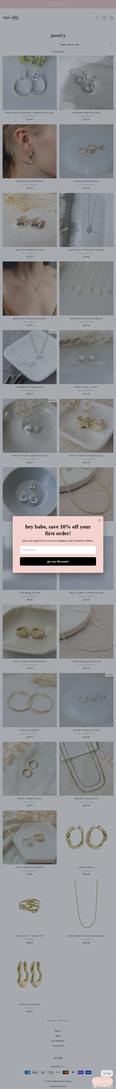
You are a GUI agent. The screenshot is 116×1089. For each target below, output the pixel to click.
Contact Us (104, 1086)
